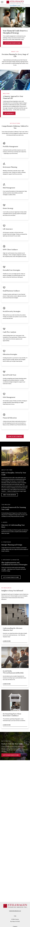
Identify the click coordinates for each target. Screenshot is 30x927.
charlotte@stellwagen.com (15, 910)
